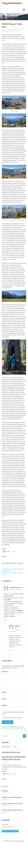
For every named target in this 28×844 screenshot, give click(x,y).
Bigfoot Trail (15, 29)
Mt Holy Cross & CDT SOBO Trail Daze (12, 810)
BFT (3, 563)
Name (4, 692)
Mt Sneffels (5, 791)
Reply (5, 620)
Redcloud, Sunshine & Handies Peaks (12, 803)
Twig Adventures (12, 3)
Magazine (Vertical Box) (11, 752)
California (8, 563)
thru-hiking (19, 563)
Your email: (5, 824)
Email (4, 699)
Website (4, 705)
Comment (5, 671)
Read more (5, 786)
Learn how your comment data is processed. (14, 728)
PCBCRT (14, 563)
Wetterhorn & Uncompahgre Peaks (12, 797)
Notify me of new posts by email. (13, 717)
